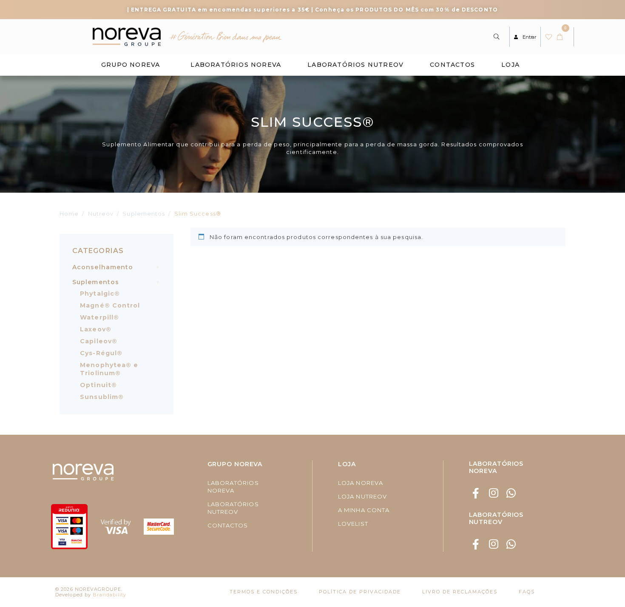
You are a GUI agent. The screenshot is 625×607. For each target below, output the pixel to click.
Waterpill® (99, 317)
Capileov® (98, 341)
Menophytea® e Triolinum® (109, 369)
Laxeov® (95, 329)
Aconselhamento (102, 267)
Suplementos (95, 282)
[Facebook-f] (476, 493)
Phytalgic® (100, 293)
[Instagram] (493, 493)
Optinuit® (98, 385)
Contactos (452, 64)
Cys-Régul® (101, 353)
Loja (510, 64)
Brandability (109, 595)
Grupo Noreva (130, 64)
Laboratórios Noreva (235, 64)
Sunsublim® (102, 397)
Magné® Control (110, 305)
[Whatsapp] (511, 493)
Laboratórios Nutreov (355, 64)
